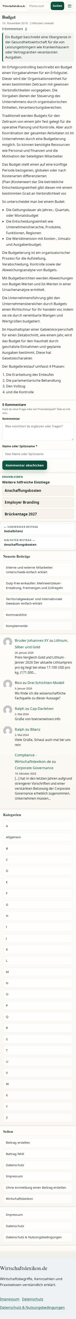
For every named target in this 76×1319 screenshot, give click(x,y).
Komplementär (17, 626)
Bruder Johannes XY (32, 640)
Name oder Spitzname (19, 446)
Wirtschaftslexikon (19, 1198)
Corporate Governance (34, 767)
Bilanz (35, 729)
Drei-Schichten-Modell (45, 682)
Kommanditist (16, 615)
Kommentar (11, 419)
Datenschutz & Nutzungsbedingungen (34, 1237)
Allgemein (13, 837)
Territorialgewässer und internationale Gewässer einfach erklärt (34, 601)
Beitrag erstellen (18, 1142)
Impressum (14, 1176)
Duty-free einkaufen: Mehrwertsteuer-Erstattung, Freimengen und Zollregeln (34, 585)
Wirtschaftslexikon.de (14, 6)
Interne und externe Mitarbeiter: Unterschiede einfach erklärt (29, 569)
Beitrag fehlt (15, 1154)
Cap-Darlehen (42, 708)
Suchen (57, 6)
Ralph (19, 708)
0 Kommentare (12, 29)
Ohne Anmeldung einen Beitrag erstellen (36, 1187)
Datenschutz (15, 1165)
